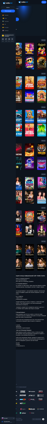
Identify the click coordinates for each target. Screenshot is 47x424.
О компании (4, 358)
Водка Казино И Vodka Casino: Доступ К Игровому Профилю (18, 281)
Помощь (6, 30)
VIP (5, 24)
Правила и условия (6, 372)
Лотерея (6, 27)
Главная (6, 15)
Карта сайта (4, 377)
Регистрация (8, 11)
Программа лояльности (7, 359)
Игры (5, 18)
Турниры (6, 21)
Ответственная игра (6, 373)
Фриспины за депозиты (7, 364)
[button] (8, 418)
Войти (43, 2)
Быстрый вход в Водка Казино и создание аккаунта (16, 278)
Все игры (43, 40)
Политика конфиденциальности (8, 375)
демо (17, 52)
